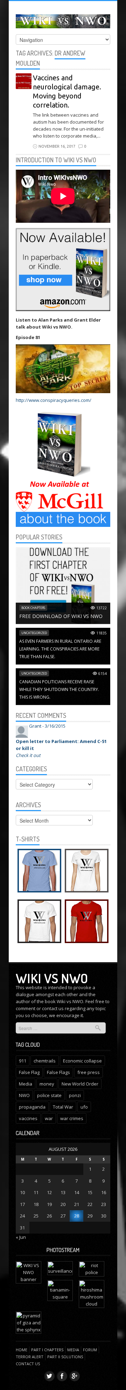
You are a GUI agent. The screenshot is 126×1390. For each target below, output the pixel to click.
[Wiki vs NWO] (63, 20)
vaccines (28, 1118)
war (49, 1118)
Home (21, 1349)
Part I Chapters (47, 1349)
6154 (102, 673)
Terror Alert (29, 1356)
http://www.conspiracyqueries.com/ (53, 400)
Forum (90, 1349)
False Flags (58, 1072)
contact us (53, 1008)
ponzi (75, 1095)
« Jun (21, 1237)
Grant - (47, 726)
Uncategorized (34, 633)
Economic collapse (82, 1061)
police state (49, 1095)
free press (88, 1072)
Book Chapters (33, 607)
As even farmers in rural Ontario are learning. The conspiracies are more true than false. (60, 649)
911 (22, 1061)
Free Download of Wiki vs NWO (61, 616)
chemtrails (45, 1061)
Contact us (28, 1363)
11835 (101, 633)
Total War (63, 1107)
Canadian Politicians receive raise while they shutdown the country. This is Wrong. (59, 689)
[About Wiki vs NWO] (63, 519)
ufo (84, 1107)
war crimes (71, 1118)
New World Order (80, 1084)
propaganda (32, 1107)
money (47, 1084)
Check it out (28, 755)
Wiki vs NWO (52, 978)
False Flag (29, 1072)
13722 (101, 607)
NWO (24, 1095)
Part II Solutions (65, 1356)
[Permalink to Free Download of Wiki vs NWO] (63, 585)
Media (25, 1084)
